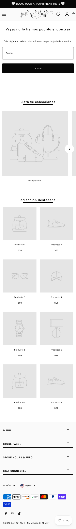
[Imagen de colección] (35, 143)
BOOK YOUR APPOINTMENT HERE (38, 3)
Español (7, 485)
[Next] (69, 148)
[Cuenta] (67, 14)
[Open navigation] (10, 14)
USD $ (28, 485)
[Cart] (73, 14)
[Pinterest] (12, 513)
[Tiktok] (19, 513)
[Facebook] (6, 513)
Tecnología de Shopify (38, 523)
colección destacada (38, 200)
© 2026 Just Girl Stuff (14, 523)
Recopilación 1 (35, 180)
